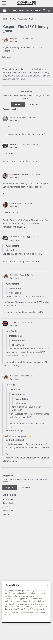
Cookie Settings (20, 604)
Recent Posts (8, 503)
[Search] (44, 10)
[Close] (47, 585)
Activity (5, 507)
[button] (5, 40)
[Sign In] (49, 10)
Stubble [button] (12, 117)
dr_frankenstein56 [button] (17, 174)
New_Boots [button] (14, 39)
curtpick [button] (13, 203)
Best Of (5, 514)
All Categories (8, 499)
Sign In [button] (18, 104)
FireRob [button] (13, 322)
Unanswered (26, 511)
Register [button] (34, 104)
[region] (26, 602)
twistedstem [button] (14, 144)
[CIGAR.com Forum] (26, 10)
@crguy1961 (19, 227)
